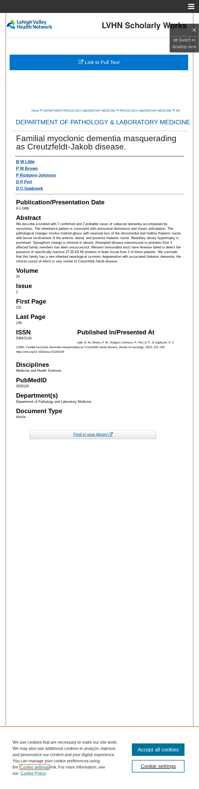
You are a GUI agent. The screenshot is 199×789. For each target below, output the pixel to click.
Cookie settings (34, 767)
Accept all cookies (158, 749)
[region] (99, 757)
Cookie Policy (33, 773)
